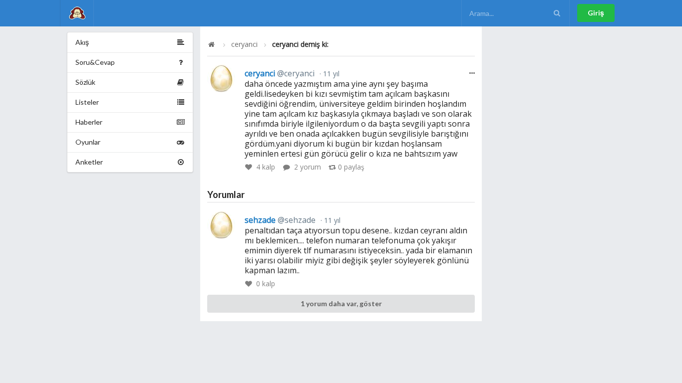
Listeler (87, 102)
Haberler (88, 122)
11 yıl (330, 73)
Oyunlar (87, 142)
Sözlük (85, 82)
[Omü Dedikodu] (77, 13)
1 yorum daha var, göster (341, 303)
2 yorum (307, 167)
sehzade (280, 219)
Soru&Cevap (95, 62)
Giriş (596, 12)
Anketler (89, 162)
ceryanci (244, 44)
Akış (82, 42)
